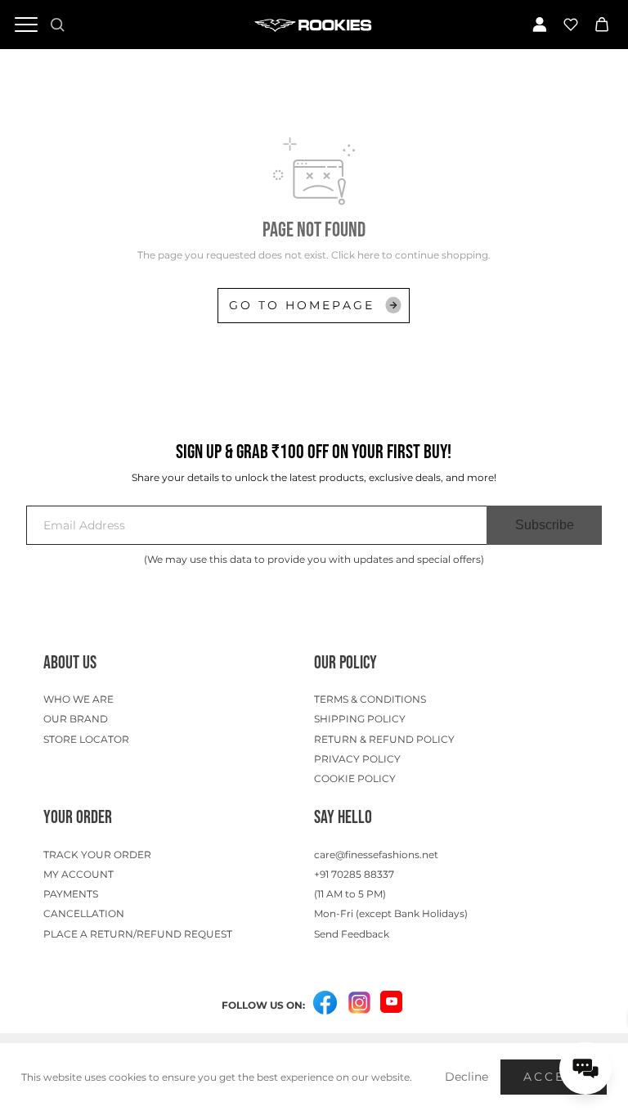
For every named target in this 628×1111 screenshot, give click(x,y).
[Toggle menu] (26, 24)
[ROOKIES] (314, 24)
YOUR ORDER (77, 818)
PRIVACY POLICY (357, 759)
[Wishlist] (571, 24)
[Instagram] (359, 1003)
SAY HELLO (343, 818)
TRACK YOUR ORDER (97, 854)
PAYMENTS (70, 894)
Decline (466, 1076)
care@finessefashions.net (376, 854)
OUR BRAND (75, 719)
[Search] (57, 24)
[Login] (540, 24)
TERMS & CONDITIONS (370, 699)
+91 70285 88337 (354, 874)
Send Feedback (351, 934)
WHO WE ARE (78, 699)
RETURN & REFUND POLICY (384, 739)
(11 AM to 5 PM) (350, 894)
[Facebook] (324, 1003)
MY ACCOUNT (78, 874)
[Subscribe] (544, 525)
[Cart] (602, 24)
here (368, 255)
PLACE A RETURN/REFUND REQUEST (137, 934)
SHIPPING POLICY (360, 719)
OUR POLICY (345, 663)
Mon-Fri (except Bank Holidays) (391, 913)
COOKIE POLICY (355, 778)
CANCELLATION (83, 913)
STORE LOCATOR (86, 739)
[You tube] (391, 1002)
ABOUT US (69, 663)
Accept (553, 1076)
